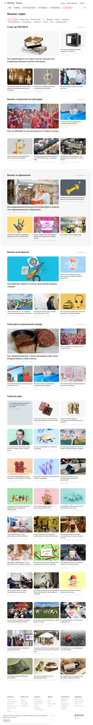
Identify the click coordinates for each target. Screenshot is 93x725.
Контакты (9, 711)
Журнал (50, 697)
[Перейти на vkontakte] (75, 715)
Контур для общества (12, 701)
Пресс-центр (10, 699)
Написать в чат (78, 703)
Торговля (45, 22)
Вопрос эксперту (52, 703)
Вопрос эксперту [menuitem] (72, 3)
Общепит (57, 19)
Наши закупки (10, 703)
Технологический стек (11, 708)
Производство (65, 19)
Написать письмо (79, 705)
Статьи (49, 699)
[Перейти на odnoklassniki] (78, 715)
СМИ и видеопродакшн (13, 22)
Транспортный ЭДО (39, 710)
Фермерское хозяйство (61, 22)
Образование (49, 19)
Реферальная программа (64, 700)
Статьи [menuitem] (63, 3)
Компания (10, 697)
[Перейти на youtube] (80, 715)
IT (43, 19)
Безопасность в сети (12, 705)
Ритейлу (36, 705)
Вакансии (23, 699)
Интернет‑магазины (36, 19)
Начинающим (24, 703)
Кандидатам (24, 701)
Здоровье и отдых (24, 19)
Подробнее (14, 717)
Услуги (51, 22)
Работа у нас (24, 697)
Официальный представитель (65, 704)
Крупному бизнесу (38, 701)
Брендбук (63, 708)
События (50, 705)
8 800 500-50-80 (79, 699)
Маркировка (37, 707)
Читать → (20, 413)
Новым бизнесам (38, 703)
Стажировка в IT (25, 705)
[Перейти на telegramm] (82, 715)
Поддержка (78, 697)
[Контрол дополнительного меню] (5, 3)
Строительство (37, 22)
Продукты (37, 697)
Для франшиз (64, 706)
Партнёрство (65, 697)
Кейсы (49, 701)
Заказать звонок (79, 701)
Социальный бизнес (26, 22)
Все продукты (37, 699)
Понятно (6, 720)
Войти (82, 3)
